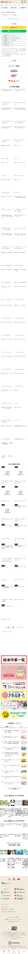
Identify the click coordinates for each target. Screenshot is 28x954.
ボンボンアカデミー (5, 904)
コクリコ (10, 868)
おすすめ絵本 (4, 7)
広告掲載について (8, 919)
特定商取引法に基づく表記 (13, 921)
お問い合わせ (11, 917)
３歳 (3, 631)
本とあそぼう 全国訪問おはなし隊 (8, 911)
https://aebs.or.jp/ (14, 938)
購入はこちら (14, 27)
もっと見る (14, 788)
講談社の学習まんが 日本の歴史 (7, 909)
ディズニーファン (4, 906)
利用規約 (17, 917)
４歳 (6, 631)
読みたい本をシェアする (15, 31)
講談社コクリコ (3, 861)
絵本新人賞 (24, 7)
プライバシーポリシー (17, 919)
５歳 (9, 631)
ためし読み (15, 7)
